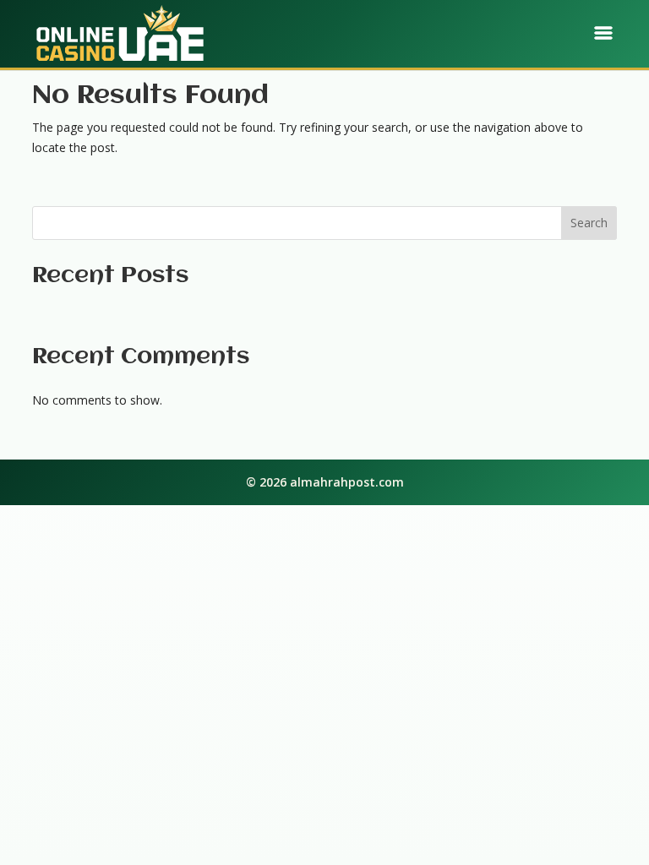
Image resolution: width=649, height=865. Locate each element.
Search (589, 223)
